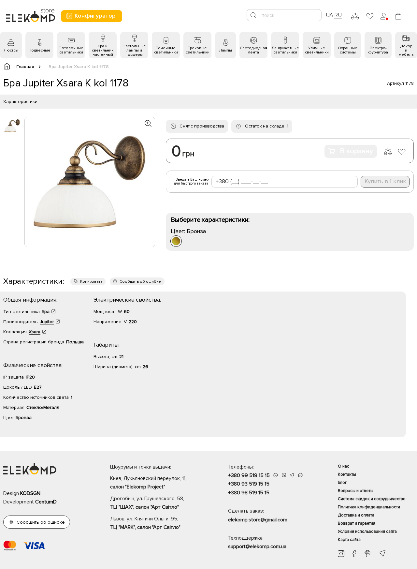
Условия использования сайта (367, 531)
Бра (46, 311)
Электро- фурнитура (378, 50)
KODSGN (30, 493)
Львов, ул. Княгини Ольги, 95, (145, 523)
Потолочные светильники (71, 50)
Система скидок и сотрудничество (372, 499)
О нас (343, 466)
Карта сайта (349, 539)
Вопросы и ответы (355, 490)
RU (338, 15)
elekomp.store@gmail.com (257, 520)
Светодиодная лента (253, 50)
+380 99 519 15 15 (249, 475)
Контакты (347, 474)
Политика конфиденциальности (369, 507)
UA (330, 15)
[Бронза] (176, 241)
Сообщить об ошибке (140, 281)
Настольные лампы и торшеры (134, 50)
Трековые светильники (197, 50)
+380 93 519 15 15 (248, 484)
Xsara (34, 332)
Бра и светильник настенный (102, 50)
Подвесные (39, 50)
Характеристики (20, 101)
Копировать (91, 281)
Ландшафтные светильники (285, 50)
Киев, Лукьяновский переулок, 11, (148, 482)
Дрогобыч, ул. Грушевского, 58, (147, 502)
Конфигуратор (95, 15)
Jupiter (47, 321)
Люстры (11, 50)
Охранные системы (347, 50)
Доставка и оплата (356, 515)
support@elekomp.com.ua (257, 546)
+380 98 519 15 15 (248, 492)
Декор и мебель (406, 50)
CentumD (46, 502)
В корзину (356, 151)
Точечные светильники (166, 50)
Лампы (225, 50)
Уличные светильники (317, 50)
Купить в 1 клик (385, 181)
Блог (342, 482)
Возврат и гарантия (356, 523)
